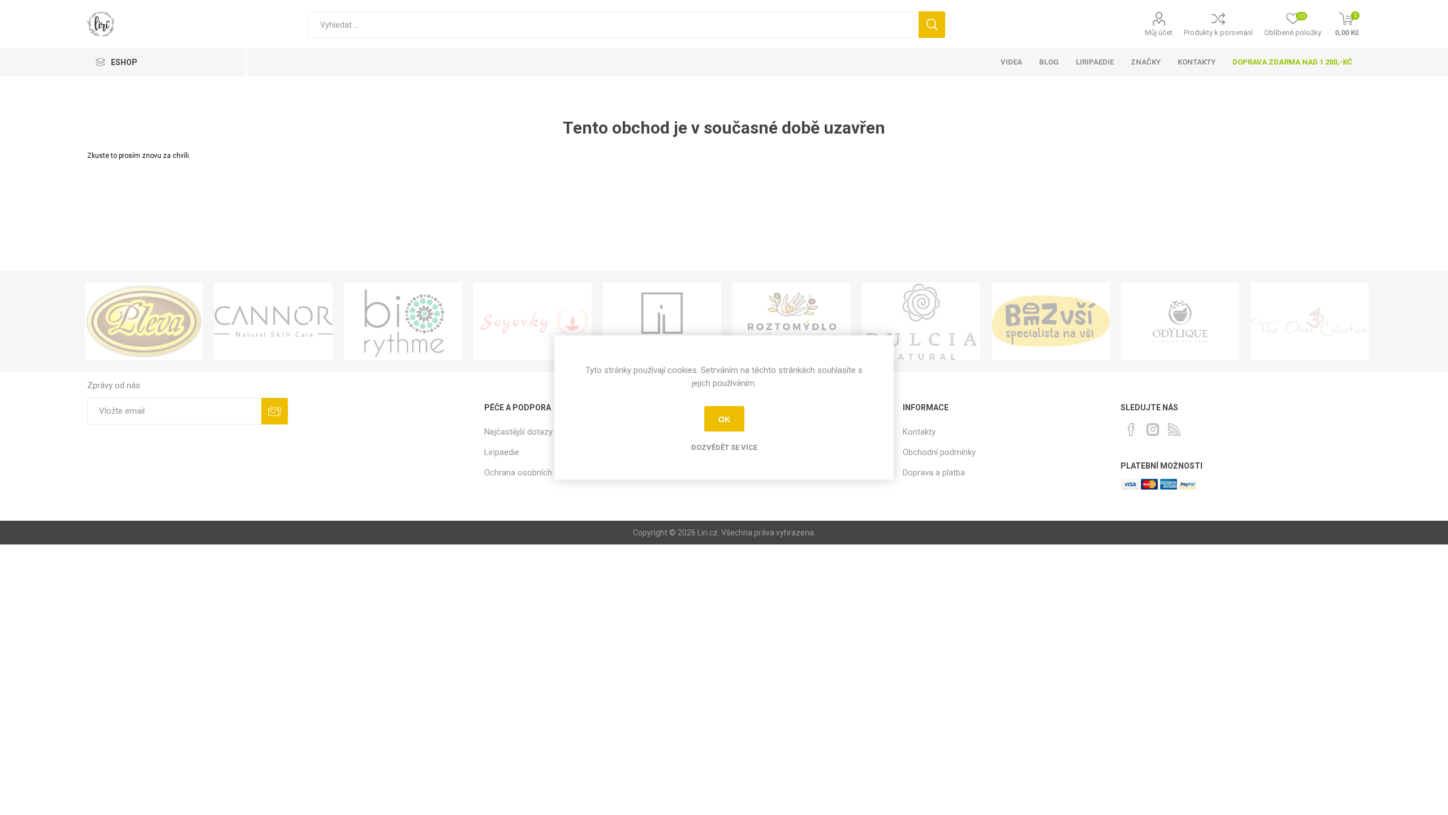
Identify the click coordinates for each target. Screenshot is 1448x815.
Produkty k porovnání (1218, 32)
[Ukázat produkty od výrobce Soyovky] (532, 321)
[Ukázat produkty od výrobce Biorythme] (403, 321)
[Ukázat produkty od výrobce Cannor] (273, 321)
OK (724, 418)
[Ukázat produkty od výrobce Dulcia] (921, 321)
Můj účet (1159, 32)
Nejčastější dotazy (518, 432)
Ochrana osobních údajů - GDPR (543, 472)
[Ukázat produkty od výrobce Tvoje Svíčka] (662, 321)
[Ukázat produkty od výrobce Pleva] (144, 321)
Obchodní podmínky (939, 452)
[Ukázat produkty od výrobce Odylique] (1180, 321)
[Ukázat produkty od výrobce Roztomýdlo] (791, 321)
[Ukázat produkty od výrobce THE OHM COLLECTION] (1310, 321)
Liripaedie (501, 452)
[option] (144, 321)
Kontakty (919, 432)
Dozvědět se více (724, 447)
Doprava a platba (934, 472)
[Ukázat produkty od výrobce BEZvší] (1051, 321)
